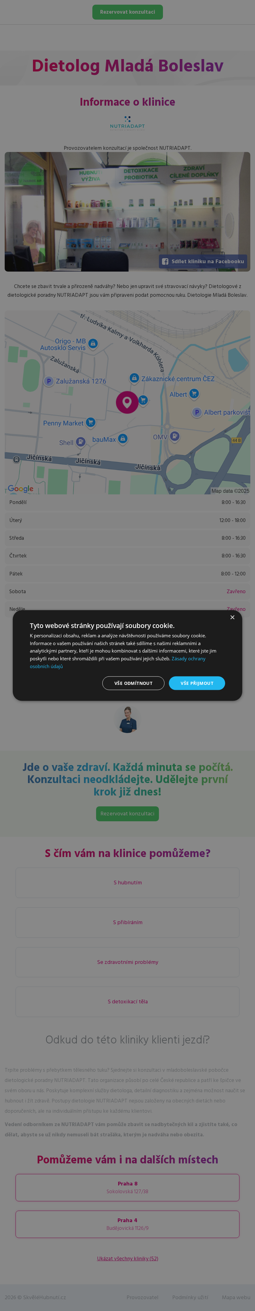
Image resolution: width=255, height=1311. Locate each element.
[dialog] (127, 655)
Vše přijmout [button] (197, 683)
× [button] (232, 617)
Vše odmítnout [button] (133, 683)
